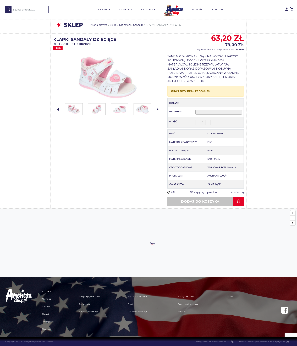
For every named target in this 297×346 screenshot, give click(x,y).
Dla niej (103, 9)
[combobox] (218, 112)
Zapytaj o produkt (206, 192)
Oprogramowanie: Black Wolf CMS (212, 341)
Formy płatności (186, 296)
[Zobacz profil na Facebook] (284, 310)
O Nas (230, 296)
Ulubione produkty (137, 311)
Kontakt (182, 311)
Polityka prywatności (89, 296)
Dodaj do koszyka (200, 201)
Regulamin (84, 304)
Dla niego (124, 9)
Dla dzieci (146, 9)
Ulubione (217, 9)
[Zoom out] (292, 217)
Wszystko (46, 299)
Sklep (113, 24)
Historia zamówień (137, 296)
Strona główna (98, 24)
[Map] (148, 243)
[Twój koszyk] (291, 10)
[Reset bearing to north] (292, 222)
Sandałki (138, 24)
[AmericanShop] (19, 310)
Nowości (198, 9)
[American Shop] (173, 9)
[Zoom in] (292, 212)
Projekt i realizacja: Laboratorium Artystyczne (262, 341)
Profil (130, 304)
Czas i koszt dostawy (188, 304)
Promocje (46, 291)
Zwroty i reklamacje (88, 311)
